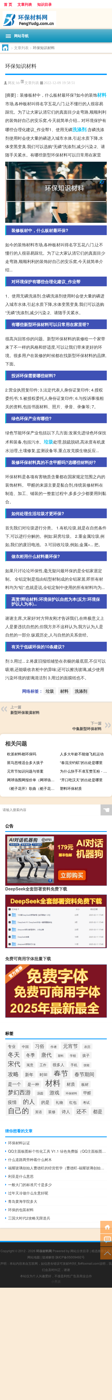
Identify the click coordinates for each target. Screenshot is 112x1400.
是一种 (33, 1084)
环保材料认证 (19, 1142)
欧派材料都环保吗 (21, 753)
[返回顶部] (106, 1253)
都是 (97, 1111)
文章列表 (24, 4)
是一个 (14, 1084)
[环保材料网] (56, 18)
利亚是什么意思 (21, 1176)
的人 (29, 1101)
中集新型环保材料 (87, 728)
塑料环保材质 (71, 788)
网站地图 (33, 1257)
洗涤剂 (79, 129)
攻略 (13, 1074)
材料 (102, 94)
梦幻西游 (19, 1092)
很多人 (58, 1064)
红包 (73, 1102)
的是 (45, 1102)
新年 (29, 1074)
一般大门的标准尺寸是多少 (30, 1184)
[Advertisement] (56, 1344)
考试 (86, 1102)
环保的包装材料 (21, 1209)
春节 (61, 1073)
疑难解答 (48, 1257)
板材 (85, 1084)
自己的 (18, 1110)
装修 (51, 1111)
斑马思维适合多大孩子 (25, 762)
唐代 (46, 1054)
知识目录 (44, 4)
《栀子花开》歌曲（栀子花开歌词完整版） (32, 788)
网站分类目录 (79, 1251)
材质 (71, 1084)
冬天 (14, 1054)
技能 (86, 1065)
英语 (38, 1111)
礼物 (59, 1102)
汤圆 (40, 1093)
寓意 (30, 1064)
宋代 (14, 1063)
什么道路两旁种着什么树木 (30, 1159)
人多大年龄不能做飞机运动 (82, 753)
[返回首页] (106, 1227)
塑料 (61, 1056)
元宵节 (70, 1045)
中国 (25, 1046)
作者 (54, 1047)
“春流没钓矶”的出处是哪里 (81, 762)
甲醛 (87, 1092)
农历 (87, 1046)
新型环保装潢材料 (25, 712)
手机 (74, 1064)
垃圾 (48, 441)
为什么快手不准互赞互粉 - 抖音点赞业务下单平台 (85, 771)
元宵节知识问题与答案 (25, 771)
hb (18, 83)
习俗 (39, 1045)
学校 (73, 1055)
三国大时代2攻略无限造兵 (29, 1218)
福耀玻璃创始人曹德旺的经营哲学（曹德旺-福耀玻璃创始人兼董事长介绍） (57, 1167)
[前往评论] (106, 1240)
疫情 (12, 1102)
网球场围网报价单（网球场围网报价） (32, 779)
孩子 (86, 1055)
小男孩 (56, 1281)
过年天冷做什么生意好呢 (28, 1192)
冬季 (30, 1055)
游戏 (54, 1092)
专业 (12, 1046)
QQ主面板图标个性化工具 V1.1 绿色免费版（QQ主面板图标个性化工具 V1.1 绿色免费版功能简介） (57, 1151)
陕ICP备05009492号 (70, 1257)
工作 (43, 1065)
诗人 (66, 1111)
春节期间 (84, 1073)
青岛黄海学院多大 (22, 1201)
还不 (81, 1111)
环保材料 (71, 1093)
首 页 (8, 4)
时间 (43, 1074)
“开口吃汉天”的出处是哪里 (81, 779)
